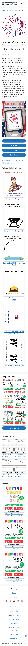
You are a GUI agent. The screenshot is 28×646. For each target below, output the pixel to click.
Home (3, 10)
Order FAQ (14, 630)
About (14, 593)
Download (14, 145)
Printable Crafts (7, 163)
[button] (21, 3)
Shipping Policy (14, 639)
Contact (14, 597)
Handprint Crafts (15, 10)
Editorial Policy (14, 615)
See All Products (14, 428)
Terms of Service (14, 619)
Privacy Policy (14, 611)
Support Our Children (14, 627)
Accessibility (14, 623)
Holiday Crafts (20, 160)
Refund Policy (14, 634)
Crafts (8, 10)
